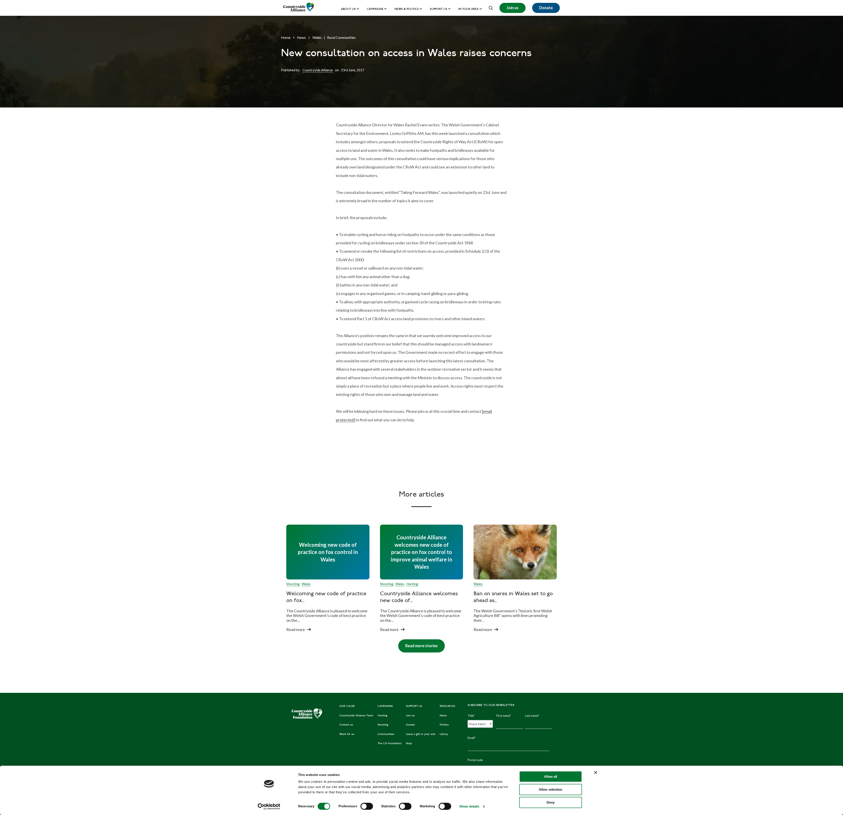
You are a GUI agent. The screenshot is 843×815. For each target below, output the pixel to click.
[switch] (366, 806)
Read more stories (418, 643)
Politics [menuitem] (444, 725)
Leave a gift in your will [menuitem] (420, 734)
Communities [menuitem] (386, 734)
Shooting (293, 584)
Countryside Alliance (318, 70)
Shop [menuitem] (409, 743)
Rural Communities (341, 37)
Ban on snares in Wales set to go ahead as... (513, 597)
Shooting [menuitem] (383, 725)
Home (285, 37)
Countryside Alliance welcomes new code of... (419, 597)
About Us (348, 9)
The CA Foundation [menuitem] (390, 743)
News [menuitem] (443, 715)
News (301, 37)
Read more (295, 629)
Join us (512, 7)
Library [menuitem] (444, 734)
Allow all (550, 776)
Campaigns (375, 9)
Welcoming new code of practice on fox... (326, 597)
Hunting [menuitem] (382, 715)
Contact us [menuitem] (346, 725)
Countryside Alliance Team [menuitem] (356, 715)
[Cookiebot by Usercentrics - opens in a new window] (269, 806)
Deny (551, 802)
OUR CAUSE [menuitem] (347, 706)
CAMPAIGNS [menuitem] (385, 706)
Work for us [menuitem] (346, 734)
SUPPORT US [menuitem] (414, 706)
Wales (317, 37)
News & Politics (406, 9)
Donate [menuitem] (410, 725)
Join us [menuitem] (410, 715)
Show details (469, 806)
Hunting (412, 584)
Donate (546, 7)
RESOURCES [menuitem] (447, 706)
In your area (468, 9)
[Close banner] (595, 772)
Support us (438, 9)
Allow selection (550, 789)
